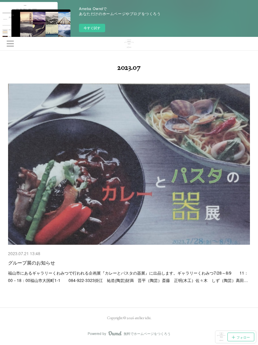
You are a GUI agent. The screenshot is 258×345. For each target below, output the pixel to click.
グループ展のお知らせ (31, 262)
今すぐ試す (92, 27)
